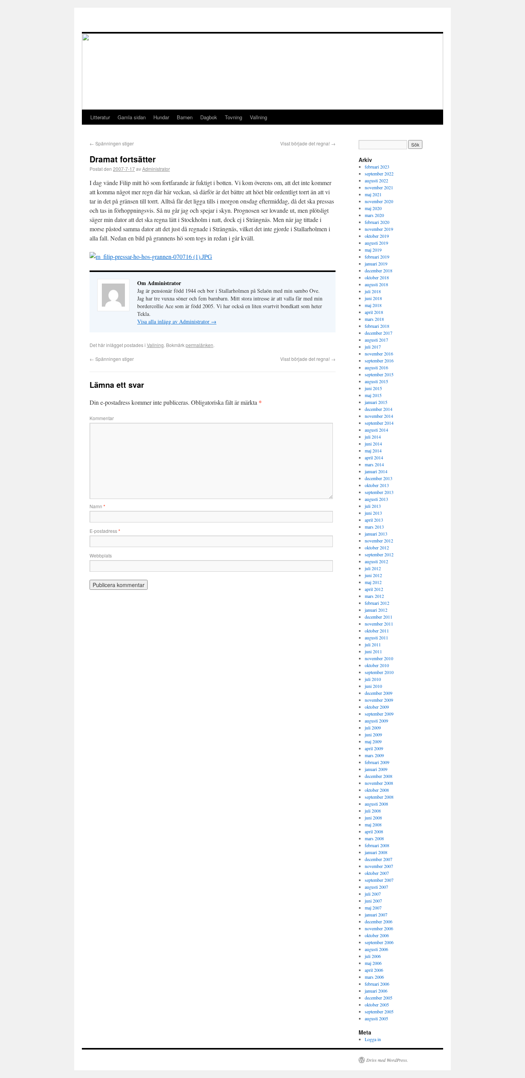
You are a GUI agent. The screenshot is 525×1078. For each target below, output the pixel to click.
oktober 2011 (377, 630)
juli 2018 (373, 291)
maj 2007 (373, 907)
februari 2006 (377, 984)
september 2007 (379, 880)
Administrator (156, 168)
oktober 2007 (377, 873)
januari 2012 (376, 610)
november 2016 (379, 353)
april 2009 (374, 748)
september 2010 (379, 672)
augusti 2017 (376, 340)
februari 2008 (377, 845)
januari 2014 (376, 471)
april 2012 (374, 589)
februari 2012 (377, 603)
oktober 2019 (377, 236)
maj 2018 (373, 305)
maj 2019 (373, 250)
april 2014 (374, 457)
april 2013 (374, 520)
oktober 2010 (377, 665)
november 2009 (379, 700)
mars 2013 (374, 527)
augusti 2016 (376, 367)
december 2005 (378, 998)
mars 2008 (374, 838)
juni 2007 (373, 901)
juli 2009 (373, 727)
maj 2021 (373, 194)
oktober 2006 (377, 935)
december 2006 (378, 921)
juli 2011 (373, 644)
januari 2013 (376, 534)
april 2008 (374, 831)
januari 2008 (376, 852)
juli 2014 (373, 437)
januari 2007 (376, 914)
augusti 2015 (376, 381)
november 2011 (379, 624)
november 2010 (379, 658)
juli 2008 (373, 811)
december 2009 (378, 693)
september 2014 (379, 423)
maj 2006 (373, 963)
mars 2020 (374, 215)
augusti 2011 (376, 637)
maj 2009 (373, 741)
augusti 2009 (376, 721)
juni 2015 (373, 388)
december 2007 (378, 859)
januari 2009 (376, 769)
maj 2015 (373, 395)
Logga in (373, 1039)
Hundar (161, 117)
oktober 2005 (377, 1004)
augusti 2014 (376, 430)
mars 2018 (374, 319)
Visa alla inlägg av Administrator (176, 321)
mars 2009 (374, 755)
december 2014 (378, 409)
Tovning (233, 117)
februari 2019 (377, 257)
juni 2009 (373, 734)
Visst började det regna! (308, 143)
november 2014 (379, 416)
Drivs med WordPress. (387, 1060)
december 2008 (378, 776)
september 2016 (379, 360)
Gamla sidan (132, 117)
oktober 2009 (377, 707)
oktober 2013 (377, 485)
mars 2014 (374, 464)
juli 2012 (373, 568)
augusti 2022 (376, 180)
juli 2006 (373, 956)
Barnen (185, 117)
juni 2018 (373, 298)
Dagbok (208, 117)
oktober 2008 (377, 790)
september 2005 (379, 1011)
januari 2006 (376, 991)
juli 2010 (373, 679)
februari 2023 (377, 167)
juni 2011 (373, 651)
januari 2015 (376, 402)
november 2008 (379, 783)
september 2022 (379, 173)
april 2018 (374, 312)
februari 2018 (377, 326)
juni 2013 (373, 513)
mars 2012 (374, 596)
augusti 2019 (376, 243)
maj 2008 (373, 824)
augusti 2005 (376, 1018)
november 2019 (379, 229)
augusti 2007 (376, 887)
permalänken (199, 345)
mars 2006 (374, 977)
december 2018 (378, 270)
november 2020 (379, 201)
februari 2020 (377, 222)
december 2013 (378, 478)
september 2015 (379, 374)
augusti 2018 (376, 284)
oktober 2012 (377, 547)
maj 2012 (373, 582)
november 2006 (379, 928)
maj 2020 (373, 208)
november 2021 (379, 187)
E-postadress (105, 530)
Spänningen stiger (112, 143)
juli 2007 (373, 894)
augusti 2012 (376, 561)
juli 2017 (373, 347)
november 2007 (379, 866)
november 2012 (379, 540)
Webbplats (101, 555)
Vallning (258, 117)
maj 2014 (373, 450)
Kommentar (102, 418)
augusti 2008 (376, 804)
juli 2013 (373, 506)
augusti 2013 (376, 499)
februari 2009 (377, 762)
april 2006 (374, 970)
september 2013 (379, 492)
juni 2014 (373, 444)
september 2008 (379, 797)
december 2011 (378, 617)
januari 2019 (376, 263)
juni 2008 (373, 817)
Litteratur (100, 117)
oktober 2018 (377, 277)
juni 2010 (373, 686)
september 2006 (379, 942)
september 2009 (379, 714)
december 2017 (378, 333)
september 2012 (379, 554)
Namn (97, 506)
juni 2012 (373, 575)
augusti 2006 (376, 949)
